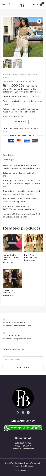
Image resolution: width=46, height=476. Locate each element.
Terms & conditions (23, 470)
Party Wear (14, 74)
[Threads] (28, 412)
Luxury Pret (20, 81)
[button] (10, 4)
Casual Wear (8, 81)
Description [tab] (8, 155)
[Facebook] (23, 412)
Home (5, 74)
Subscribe (23, 367)
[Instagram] (17, 412)
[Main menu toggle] (3, 4)
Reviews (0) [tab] (8, 160)
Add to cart (20, 122)
